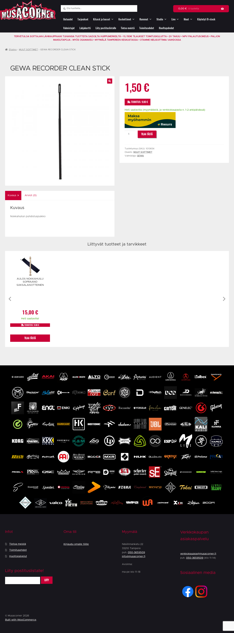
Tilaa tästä (147, 134)
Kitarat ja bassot (101, 19)
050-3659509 (136, 552)
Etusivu (13, 50)
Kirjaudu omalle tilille (76, 544)
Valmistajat (69, 28)
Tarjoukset (83, 19)
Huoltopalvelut (166, 28)
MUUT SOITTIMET (28, 50)
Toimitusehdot (146, 28)
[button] (109, 81)
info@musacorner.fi (133, 556)
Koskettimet (124, 19)
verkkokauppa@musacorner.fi (198, 553)
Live (173, 19)
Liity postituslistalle (106, 28)
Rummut (143, 19)
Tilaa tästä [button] (30, 338)
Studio (159, 19)
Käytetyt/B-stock (206, 19)
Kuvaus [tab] (12, 195)
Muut (186, 19)
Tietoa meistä (128, 28)
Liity (46, 580)
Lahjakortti (85, 28)
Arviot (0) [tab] (31, 195)
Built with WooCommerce (20, 620)
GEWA (140, 156)
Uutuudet (68, 19)
